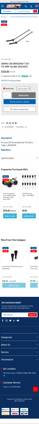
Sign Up (32, 315)
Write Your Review (15, 80)
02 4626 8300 (9, 127)
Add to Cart (10, 216)
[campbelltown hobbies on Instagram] (6, 320)
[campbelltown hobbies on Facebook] (3, 320)
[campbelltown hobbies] (14, 6)
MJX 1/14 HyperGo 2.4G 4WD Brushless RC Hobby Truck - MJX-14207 (9, 196)
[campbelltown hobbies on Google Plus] (14, 320)
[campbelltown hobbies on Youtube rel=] (18, 320)
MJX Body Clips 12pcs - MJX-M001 (28, 194)
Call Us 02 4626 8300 (11, 387)
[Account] (31, 6)
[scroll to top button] (35, 389)
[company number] (26, 6)
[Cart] (36, 6)
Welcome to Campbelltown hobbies (19, 1)
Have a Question (21, 109)
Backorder (24, 95)
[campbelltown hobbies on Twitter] (10, 320)
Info (30, 76)
